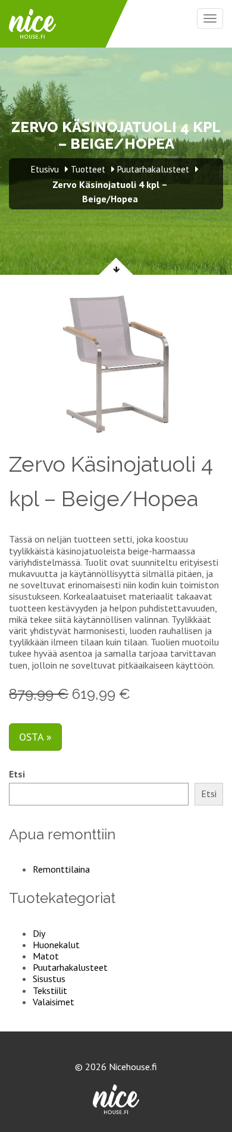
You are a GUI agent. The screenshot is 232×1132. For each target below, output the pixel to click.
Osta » (35, 737)
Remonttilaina (61, 869)
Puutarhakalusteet (70, 967)
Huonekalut (56, 945)
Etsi (17, 774)
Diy (39, 933)
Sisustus (49, 978)
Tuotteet (88, 169)
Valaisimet (53, 1002)
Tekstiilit (50, 990)
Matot (46, 956)
